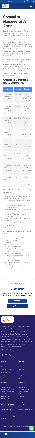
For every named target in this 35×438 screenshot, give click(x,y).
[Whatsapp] (24, 1)
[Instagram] (6, 355)
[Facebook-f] (2, 355)
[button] (17, 283)
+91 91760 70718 (7, 410)
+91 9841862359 (7, 404)
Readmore (10, 349)
